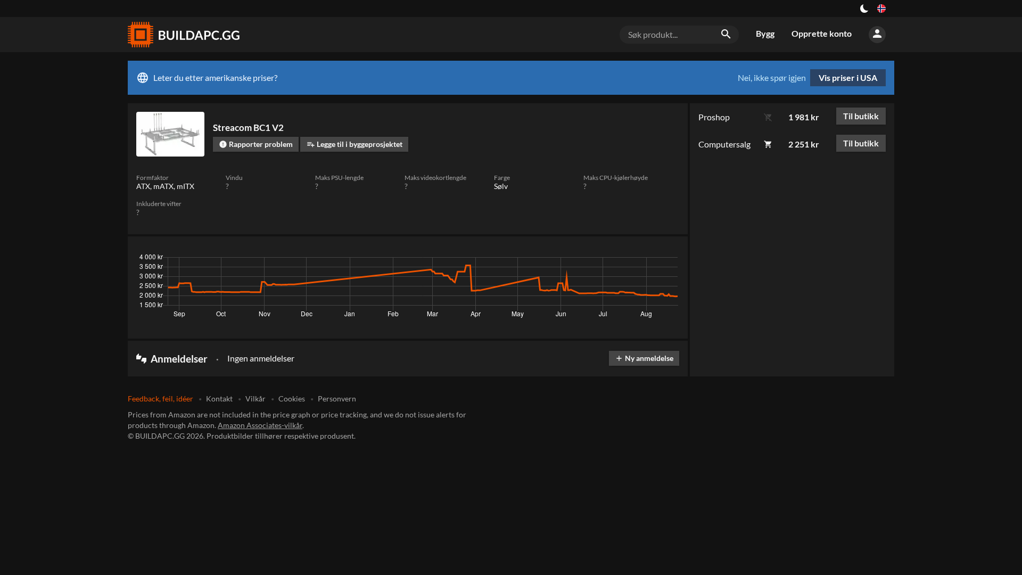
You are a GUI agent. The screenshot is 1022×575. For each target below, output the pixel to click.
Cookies (291, 398)
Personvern (337, 398)
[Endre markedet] (881, 8)
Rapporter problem (256, 144)
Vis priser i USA (848, 77)
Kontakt (219, 398)
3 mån (578, 260)
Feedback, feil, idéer (160, 398)
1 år (638, 260)
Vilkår (255, 398)
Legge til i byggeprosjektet (354, 144)
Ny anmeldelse (644, 358)
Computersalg (724, 144)
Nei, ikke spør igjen (772, 78)
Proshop (714, 117)
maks (665, 260)
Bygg (765, 33)
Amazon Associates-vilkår (260, 425)
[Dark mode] (864, 8)
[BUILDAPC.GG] (183, 34)
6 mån (610, 260)
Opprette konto (822, 33)
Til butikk (861, 116)
